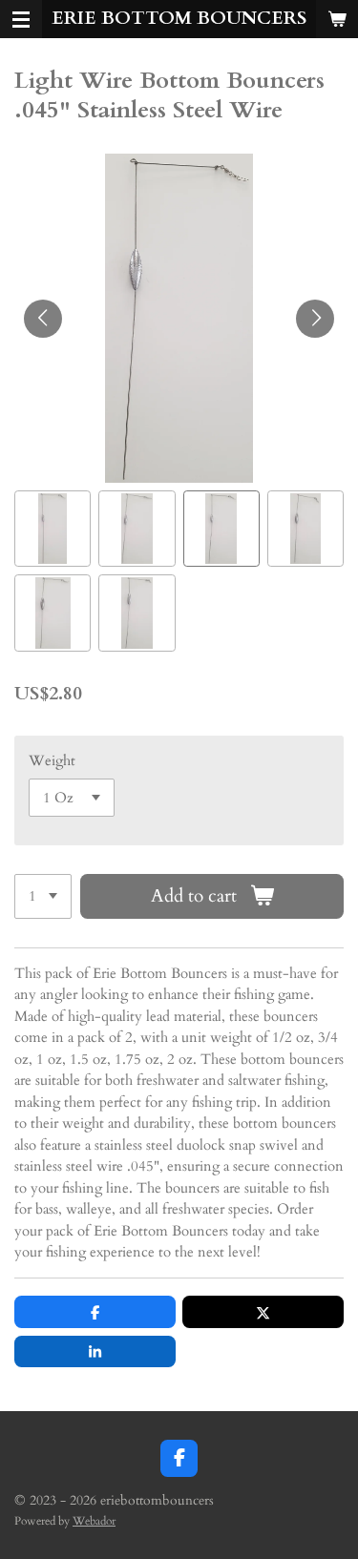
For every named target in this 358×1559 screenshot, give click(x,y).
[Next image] (315, 319)
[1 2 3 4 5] (43, 896)
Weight (52, 760)
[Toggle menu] (21, 19)
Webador (94, 1520)
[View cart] (337, 19)
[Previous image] (43, 319)
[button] (52, 528)
